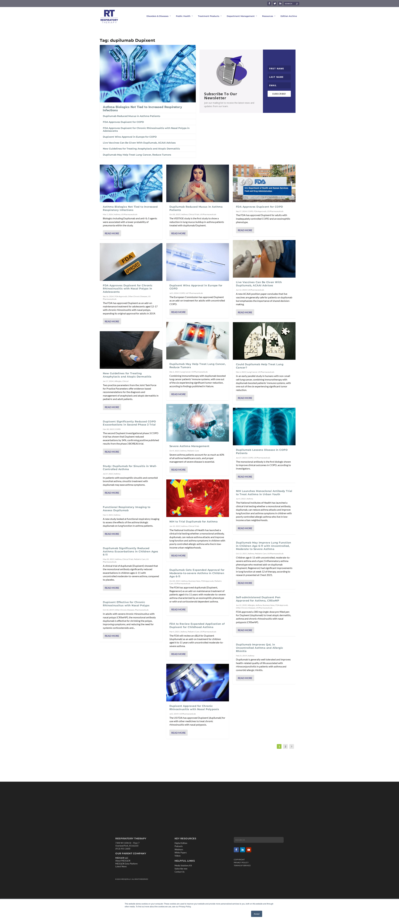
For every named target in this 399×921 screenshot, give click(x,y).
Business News (194, 581)
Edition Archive (289, 16)
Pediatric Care (139, 559)
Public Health (183, 16)
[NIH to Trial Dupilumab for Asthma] (197, 498)
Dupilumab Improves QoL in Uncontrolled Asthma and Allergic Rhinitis (259, 648)
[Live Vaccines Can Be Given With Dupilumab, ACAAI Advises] (264, 259)
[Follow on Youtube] (248, 849)
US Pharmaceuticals (129, 214)
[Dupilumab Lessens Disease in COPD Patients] (264, 426)
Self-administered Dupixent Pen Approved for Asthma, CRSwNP (258, 599)
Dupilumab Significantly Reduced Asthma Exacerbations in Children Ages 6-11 (130, 551)
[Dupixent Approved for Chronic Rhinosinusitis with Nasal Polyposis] (197, 682)
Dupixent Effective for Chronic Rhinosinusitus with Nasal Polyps (126, 604)
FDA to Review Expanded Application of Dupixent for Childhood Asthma (197, 625)
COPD (117, 429)
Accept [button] (257, 913)
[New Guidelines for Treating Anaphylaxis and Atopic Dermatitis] (131, 350)
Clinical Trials (127, 559)
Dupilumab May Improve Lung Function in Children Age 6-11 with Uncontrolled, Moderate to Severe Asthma (263, 546)
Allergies (118, 381)
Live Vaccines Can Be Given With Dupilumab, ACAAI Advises (139, 142)
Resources (267, 16)
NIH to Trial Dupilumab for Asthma (193, 521)
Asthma (117, 214)
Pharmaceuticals (142, 610)
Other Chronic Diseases (137, 296)
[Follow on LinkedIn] (242, 849)
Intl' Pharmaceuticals (194, 293)
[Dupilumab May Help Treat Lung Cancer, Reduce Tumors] (197, 340)
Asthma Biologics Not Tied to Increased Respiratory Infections (142, 109)
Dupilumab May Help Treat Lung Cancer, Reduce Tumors (137, 154)
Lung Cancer (185, 372)
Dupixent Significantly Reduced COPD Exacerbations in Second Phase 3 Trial (129, 423)
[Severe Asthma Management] (197, 423)
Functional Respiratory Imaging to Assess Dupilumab (126, 509)
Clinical (125, 381)
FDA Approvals (121, 296)
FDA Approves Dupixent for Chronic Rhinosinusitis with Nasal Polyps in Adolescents (146, 129)
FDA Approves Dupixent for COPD (123, 121)
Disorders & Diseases (157, 16)
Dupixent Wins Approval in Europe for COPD (130, 136)
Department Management (241, 16)
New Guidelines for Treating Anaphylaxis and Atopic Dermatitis (141, 148)
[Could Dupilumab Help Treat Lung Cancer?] (264, 341)
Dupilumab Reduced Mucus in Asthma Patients (131, 116)
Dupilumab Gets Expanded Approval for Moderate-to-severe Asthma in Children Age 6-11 (197, 573)
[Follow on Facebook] (236, 849)
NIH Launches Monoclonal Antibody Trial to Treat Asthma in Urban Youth (264, 493)
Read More (112, 233)
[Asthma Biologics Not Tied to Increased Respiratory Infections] (148, 73)
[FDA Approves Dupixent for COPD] (264, 183)
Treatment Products (208, 16)
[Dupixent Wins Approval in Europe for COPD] (197, 262)
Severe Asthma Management (189, 446)
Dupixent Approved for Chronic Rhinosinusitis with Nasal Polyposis (194, 708)
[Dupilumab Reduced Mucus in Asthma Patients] (197, 183)
